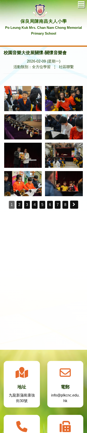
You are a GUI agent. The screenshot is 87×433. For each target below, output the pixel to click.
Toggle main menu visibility (81, 4)
